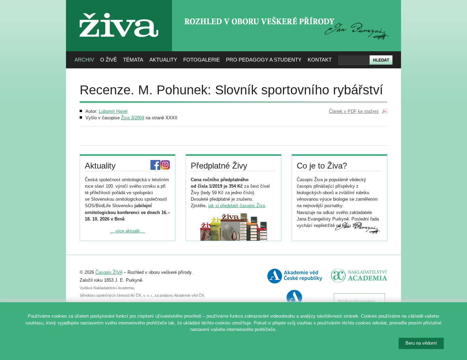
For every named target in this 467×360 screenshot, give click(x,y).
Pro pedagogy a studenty (264, 60)
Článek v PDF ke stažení (354, 111)
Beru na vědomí (421, 343)
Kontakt (320, 60)
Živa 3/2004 (132, 117)
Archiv (84, 60)
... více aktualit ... (127, 231)
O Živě (108, 60)
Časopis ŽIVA (108, 272)
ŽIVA (119, 10)
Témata (133, 60)
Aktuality (163, 60)
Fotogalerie (201, 60)
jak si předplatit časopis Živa (236, 205)
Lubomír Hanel (113, 111)
